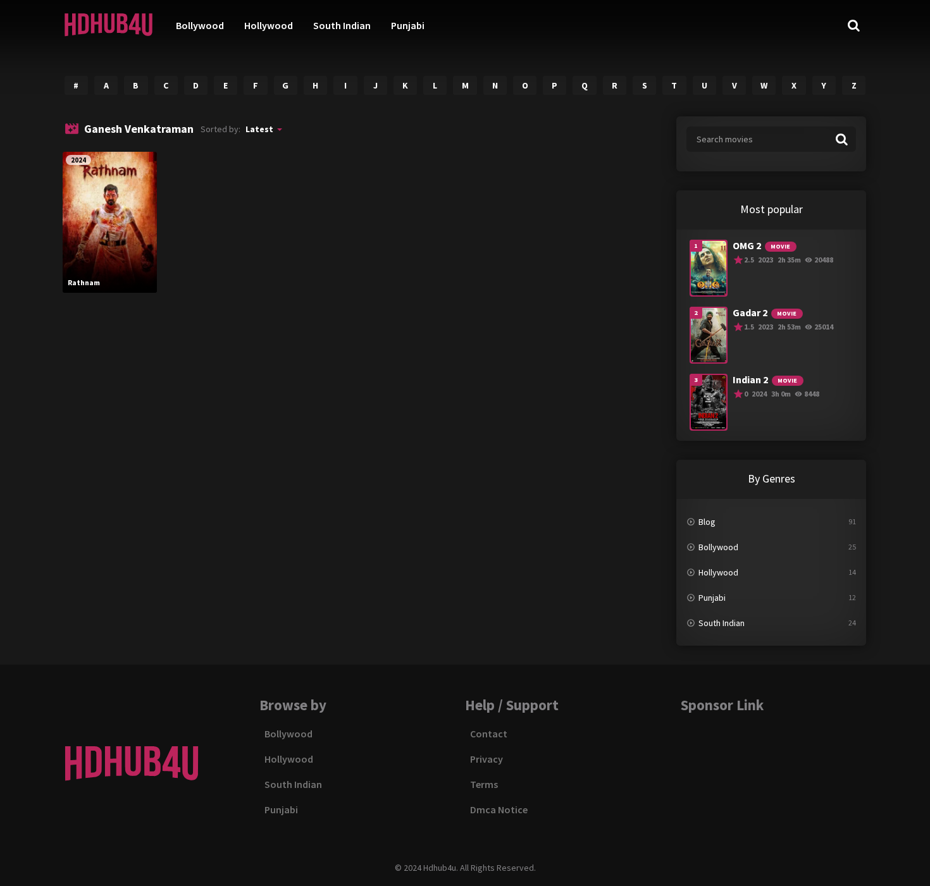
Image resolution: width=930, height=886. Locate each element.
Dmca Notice (499, 809)
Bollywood (200, 25)
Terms (484, 784)
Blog (707, 521)
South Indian (342, 25)
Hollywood (268, 25)
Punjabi (408, 25)
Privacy (486, 759)
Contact (488, 733)
